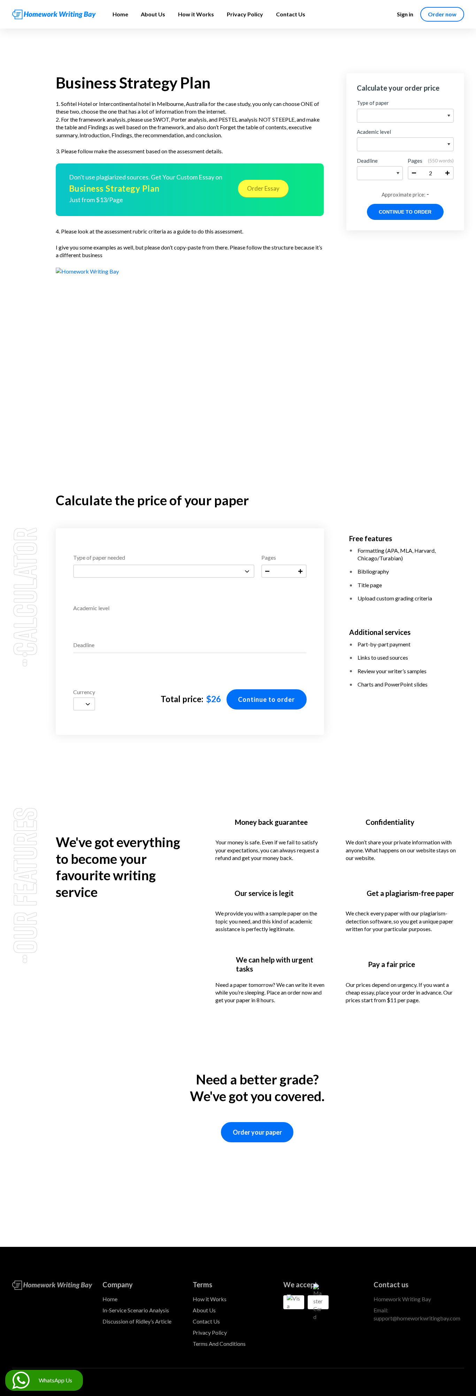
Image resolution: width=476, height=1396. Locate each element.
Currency (84, 692)
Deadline (83, 645)
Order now (442, 14)
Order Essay (263, 188)
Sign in (405, 14)
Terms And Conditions (219, 1343)
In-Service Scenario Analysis (135, 1310)
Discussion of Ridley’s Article (136, 1321)
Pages (268, 558)
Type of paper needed (99, 558)
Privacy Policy (245, 14)
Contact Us (290, 14)
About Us (153, 14)
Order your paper (257, 1132)
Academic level (91, 608)
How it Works (196, 14)
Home (120, 14)
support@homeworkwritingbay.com (417, 1318)
